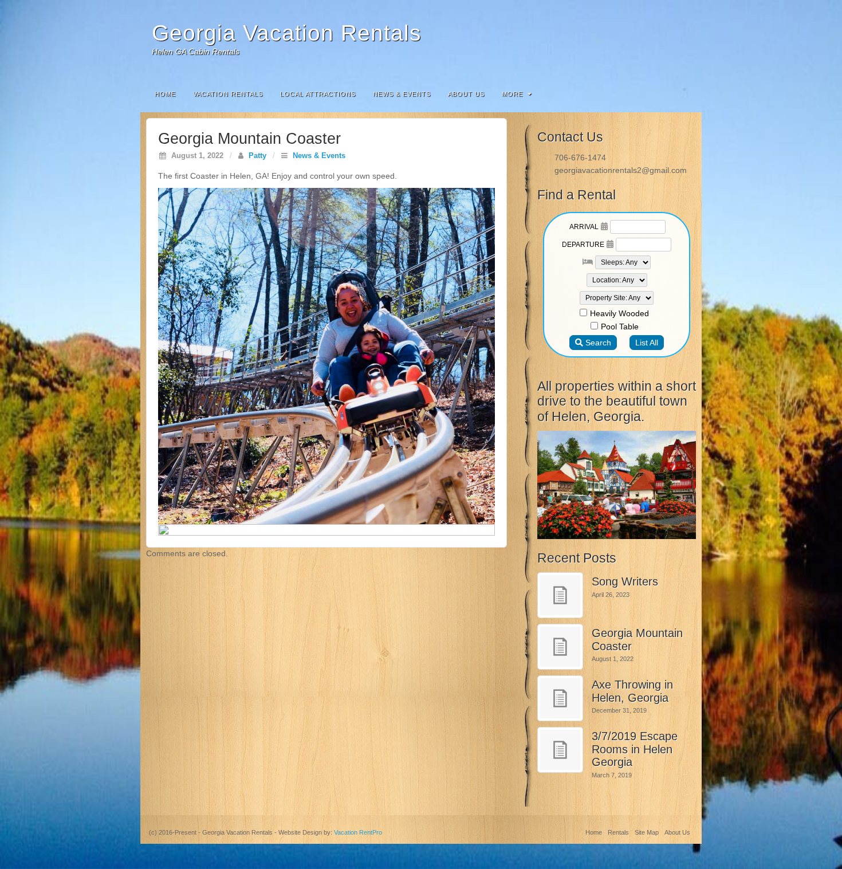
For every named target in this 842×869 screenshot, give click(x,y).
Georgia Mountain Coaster (637, 639)
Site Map (647, 832)
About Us (466, 94)
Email (685, 39)
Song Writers (625, 581)
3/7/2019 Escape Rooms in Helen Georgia (635, 749)
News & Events (402, 94)
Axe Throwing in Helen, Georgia (632, 691)
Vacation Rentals (228, 94)
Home (165, 94)
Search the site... (685, 94)
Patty (257, 156)
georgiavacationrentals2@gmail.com (620, 170)
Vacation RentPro (358, 832)
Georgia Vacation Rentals (287, 33)
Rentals (618, 832)
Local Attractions (318, 94)
